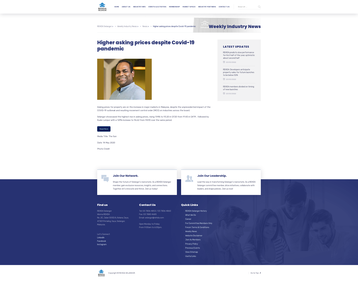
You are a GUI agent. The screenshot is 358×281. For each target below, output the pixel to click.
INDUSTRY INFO (139, 7)
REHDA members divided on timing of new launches (238, 88)
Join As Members (193, 240)
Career (188, 219)
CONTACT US (224, 7)
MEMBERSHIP (174, 7)
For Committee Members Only (198, 223)
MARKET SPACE (189, 7)
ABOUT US (126, 7)
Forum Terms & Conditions (197, 227)
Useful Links (190, 256)
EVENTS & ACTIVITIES (157, 7)
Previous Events (192, 248)
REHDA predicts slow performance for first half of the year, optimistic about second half (239, 55)
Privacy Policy (191, 244)
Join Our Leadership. (212, 176)
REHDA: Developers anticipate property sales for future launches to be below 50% (238, 72)
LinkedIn (100, 237)
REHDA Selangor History (196, 211)
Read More (104, 129)
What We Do (190, 215)
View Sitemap (191, 252)
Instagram (102, 244)
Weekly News (191, 231)
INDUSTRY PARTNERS (207, 7)
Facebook (101, 241)
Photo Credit (103, 149)
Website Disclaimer (193, 235)
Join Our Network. (125, 176)
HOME (116, 7)
